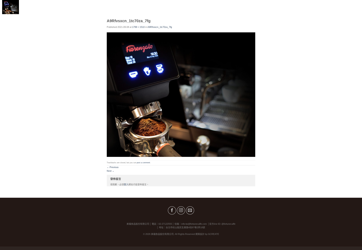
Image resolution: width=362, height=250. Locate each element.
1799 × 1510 (138, 27)
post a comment (143, 163)
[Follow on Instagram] (181, 210)
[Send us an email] (190, 210)
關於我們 (310, 7)
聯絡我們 (355, 7)
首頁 (300, 7)
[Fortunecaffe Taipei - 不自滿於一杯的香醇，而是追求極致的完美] (20, 7)
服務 (331, 7)
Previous (112, 167)
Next (110, 171)
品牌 (321, 7)
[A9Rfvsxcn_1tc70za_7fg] (181, 94)
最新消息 (342, 7)
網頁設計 (199, 234)
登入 (126, 184)
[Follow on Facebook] (172, 210)
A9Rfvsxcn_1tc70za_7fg (159, 27)
